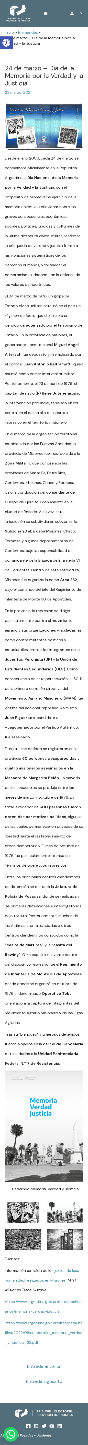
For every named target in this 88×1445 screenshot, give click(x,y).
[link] (6, 42)
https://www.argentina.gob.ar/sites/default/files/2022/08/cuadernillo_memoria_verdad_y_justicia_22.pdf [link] (44, 1332)
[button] (10, 1434)
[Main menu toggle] (46, 13)
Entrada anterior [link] (44, 1366)
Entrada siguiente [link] (44, 1381)
